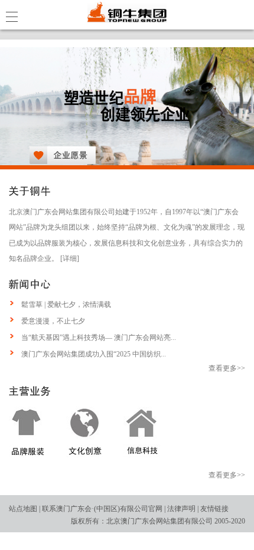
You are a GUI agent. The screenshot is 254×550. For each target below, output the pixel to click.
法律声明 (181, 509)
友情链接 (214, 509)
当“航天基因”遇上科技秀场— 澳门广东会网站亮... (98, 337)
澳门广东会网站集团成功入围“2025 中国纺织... (93, 354)
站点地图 (23, 509)
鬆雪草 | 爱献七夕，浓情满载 (66, 304)
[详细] (69, 258)
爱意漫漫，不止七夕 (53, 321)
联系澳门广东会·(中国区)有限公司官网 (102, 509)
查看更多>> (227, 368)
